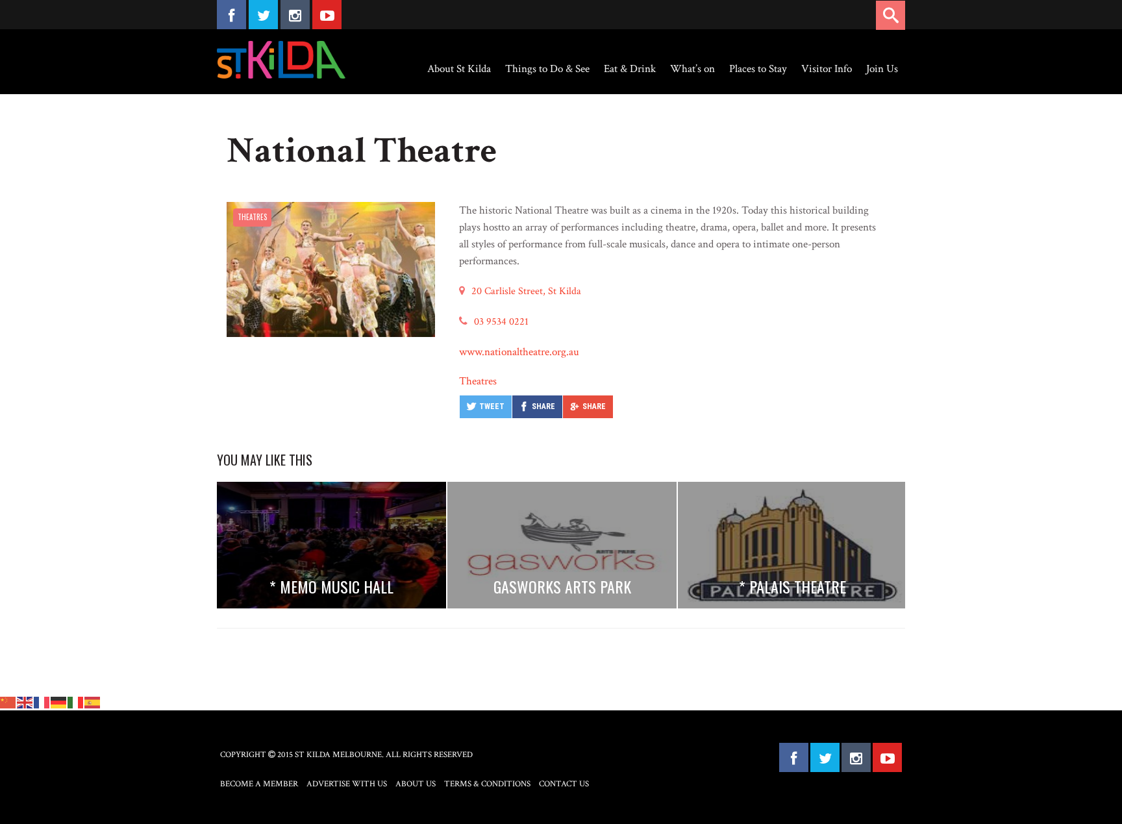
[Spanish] (92, 701)
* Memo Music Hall (331, 586)
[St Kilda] (281, 60)
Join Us (882, 69)
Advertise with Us (346, 784)
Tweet (492, 406)
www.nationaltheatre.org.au (519, 352)
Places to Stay (758, 69)
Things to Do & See (547, 69)
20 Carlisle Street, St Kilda (526, 291)
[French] (42, 701)
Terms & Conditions (487, 784)
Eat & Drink (630, 69)
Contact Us (564, 784)
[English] (25, 701)
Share (543, 406)
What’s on (692, 69)
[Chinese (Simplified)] (8, 701)
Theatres (252, 217)
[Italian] (76, 701)
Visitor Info (826, 69)
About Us (415, 784)
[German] (59, 701)
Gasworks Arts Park (562, 586)
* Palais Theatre (792, 586)
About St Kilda (459, 69)
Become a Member (259, 784)
